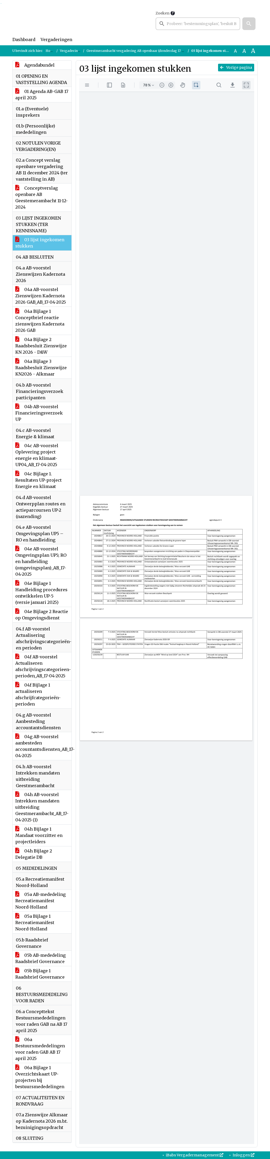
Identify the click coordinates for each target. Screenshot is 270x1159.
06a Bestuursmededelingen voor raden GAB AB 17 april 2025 (40, 1049)
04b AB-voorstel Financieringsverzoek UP (39, 413)
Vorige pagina (238, 67)
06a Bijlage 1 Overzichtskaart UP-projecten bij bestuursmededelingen (39, 1077)
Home (50, 51)
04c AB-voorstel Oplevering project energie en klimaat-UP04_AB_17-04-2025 (36, 455)
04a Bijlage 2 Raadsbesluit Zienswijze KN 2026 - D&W (41, 346)
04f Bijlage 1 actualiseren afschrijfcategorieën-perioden (38, 694)
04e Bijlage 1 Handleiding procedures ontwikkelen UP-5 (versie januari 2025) (41, 593)
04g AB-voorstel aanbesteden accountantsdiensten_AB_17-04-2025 (43, 746)
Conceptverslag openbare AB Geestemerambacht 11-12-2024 (41, 197)
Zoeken (163, 13)
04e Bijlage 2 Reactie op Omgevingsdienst (41, 614)
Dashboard (23, 39)
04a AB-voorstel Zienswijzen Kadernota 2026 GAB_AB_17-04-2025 (40, 296)
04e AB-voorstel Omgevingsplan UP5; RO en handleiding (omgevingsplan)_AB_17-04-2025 (40, 561)
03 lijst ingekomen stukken (39, 243)
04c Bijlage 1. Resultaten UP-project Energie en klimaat (38, 480)
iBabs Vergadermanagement (192, 1155)
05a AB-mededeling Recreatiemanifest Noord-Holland (40, 901)
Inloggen (241, 1155)
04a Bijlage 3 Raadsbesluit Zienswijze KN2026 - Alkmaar (41, 368)
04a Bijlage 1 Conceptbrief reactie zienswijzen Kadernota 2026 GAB (39, 321)
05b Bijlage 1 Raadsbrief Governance (40, 974)
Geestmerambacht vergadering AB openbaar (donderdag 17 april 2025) (142, 51)
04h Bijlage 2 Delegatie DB (33, 854)
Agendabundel (39, 65)
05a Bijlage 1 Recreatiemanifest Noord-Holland (34, 922)
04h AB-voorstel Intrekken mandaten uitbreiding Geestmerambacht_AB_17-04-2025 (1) (42, 807)
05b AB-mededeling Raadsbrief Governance (40, 958)
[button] (248, 23)
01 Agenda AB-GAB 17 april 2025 (41, 94)
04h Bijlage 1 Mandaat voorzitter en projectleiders (38, 835)
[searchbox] (198, 23)
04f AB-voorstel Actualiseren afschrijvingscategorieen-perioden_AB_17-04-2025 (43, 666)
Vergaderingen (56, 39)
